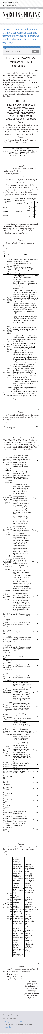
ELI (21, 1022)
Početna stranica (10, 5)
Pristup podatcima (9, 1022)
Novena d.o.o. (7, 1027)
